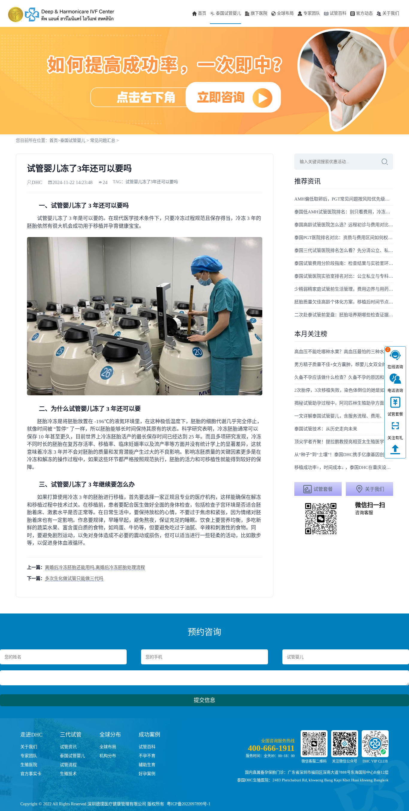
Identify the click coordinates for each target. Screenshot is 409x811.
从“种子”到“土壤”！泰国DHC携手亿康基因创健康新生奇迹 (343, 454)
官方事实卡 (30, 773)
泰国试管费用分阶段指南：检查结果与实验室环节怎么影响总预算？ (343, 263)
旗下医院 (259, 13)
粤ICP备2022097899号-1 (188, 804)
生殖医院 (28, 765)
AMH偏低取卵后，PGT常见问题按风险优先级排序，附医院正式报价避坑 (343, 199)
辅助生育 (147, 765)
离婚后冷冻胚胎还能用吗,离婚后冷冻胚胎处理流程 (95, 567)
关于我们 (390, 13)
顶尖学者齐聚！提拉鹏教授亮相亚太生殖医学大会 (343, 441)
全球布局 (285, 13)
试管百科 (338, 13)
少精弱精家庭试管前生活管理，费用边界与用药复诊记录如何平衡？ (343, 289)
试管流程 (68, 765)
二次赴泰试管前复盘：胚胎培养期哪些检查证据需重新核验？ (343, 314)
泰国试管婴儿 (228, 13)
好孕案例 (147, 773)
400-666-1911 (271, 748)
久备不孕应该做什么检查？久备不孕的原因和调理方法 (343, 377)
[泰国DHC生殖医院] (61, 14)
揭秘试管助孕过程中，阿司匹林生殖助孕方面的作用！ (343, 403)
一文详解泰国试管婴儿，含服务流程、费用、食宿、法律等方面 (343, 416)
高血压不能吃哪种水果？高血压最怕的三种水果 (341, 351)
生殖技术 (68, 773)
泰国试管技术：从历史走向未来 (325, 428)
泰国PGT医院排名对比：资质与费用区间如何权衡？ (343, 237)
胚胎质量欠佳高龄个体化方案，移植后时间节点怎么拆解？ (343, 302)
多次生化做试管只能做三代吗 (74, 578)
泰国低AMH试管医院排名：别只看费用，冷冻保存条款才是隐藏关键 (343, 211)
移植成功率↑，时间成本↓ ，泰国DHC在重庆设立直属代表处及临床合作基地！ (343, 467)
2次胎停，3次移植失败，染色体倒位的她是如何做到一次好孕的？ (343, 390)
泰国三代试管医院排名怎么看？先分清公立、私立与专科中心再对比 (343, 250)
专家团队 (311, 13)
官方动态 (364, 13)
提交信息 (204, 700)
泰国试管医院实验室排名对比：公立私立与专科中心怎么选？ (343, 276)
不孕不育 (147, 756)
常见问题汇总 (102, 140)
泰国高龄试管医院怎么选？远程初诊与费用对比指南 (343, 224)
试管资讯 (68, 747)
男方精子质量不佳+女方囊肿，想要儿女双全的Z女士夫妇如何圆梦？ (343, 364)
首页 (202, 13)
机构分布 (107, 756)
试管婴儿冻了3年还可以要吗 (151, 182)
